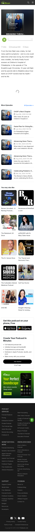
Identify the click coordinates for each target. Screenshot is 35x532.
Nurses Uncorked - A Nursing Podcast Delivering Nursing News (8, 209)
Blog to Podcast (22, 431)
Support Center (6, 484)
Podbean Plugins (7, 464)
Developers (5, 509)
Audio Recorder (6, 429)
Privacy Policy (10, 521)
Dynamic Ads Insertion (8, 450)
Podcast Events (6, 493)
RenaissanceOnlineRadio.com (26, 209)
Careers (20, 490)
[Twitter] (15, 518)
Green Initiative (22, 496)
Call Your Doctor (23, 283)
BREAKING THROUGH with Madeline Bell (15, 34)
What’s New (5, 487)
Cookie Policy (22, 521)
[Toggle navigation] (32, 2)
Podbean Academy (7, 496)
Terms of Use (8, 524)
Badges (4, 503)
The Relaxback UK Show (7, 234)
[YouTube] (23, 518)
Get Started (17, 361)
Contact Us (21, 501)
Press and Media (23, 493)
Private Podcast (6, 423)
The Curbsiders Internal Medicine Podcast (9, 284)
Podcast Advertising (8, 448)
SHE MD (4, 308)
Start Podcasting (23, 412)
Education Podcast (23, 436)
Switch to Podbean (7, 461)
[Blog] (19, 518)
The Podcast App (7, 426)
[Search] (28, 2)
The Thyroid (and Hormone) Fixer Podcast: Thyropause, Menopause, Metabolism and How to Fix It (25, 259)
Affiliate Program (23, 498)
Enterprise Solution (7, 420)
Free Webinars (6, 490)
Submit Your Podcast (8, 458)
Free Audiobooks (7, 467)
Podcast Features (7, 415)
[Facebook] (12, 518)
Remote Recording (7, 432)
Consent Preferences (21, 524)
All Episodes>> (29, 105)
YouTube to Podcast (24, 433)
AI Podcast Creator (23, 428)
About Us (20, 484)
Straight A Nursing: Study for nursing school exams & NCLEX (24, 309)
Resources (5, 506)
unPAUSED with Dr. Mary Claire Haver (24, 234)
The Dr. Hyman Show (8, 258)
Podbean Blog (22, 487)
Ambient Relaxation (7, 470)
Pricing (4, 417)
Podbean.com (24, 528)
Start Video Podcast (24, 415)
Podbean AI (5, 435)
